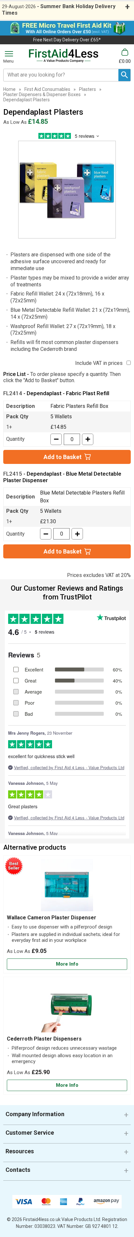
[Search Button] (124, 75)
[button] (67, 1116)
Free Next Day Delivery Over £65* (67, 39)
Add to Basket (63, 456)
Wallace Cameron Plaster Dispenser (51, 917)
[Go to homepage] (64, 56)
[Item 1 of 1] (67, 189)
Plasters (87, 89)
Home (9, 89)
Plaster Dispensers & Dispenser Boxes (42, 94)
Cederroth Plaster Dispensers (44, 1039)
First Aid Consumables (47, 89)
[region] (67, 886)
